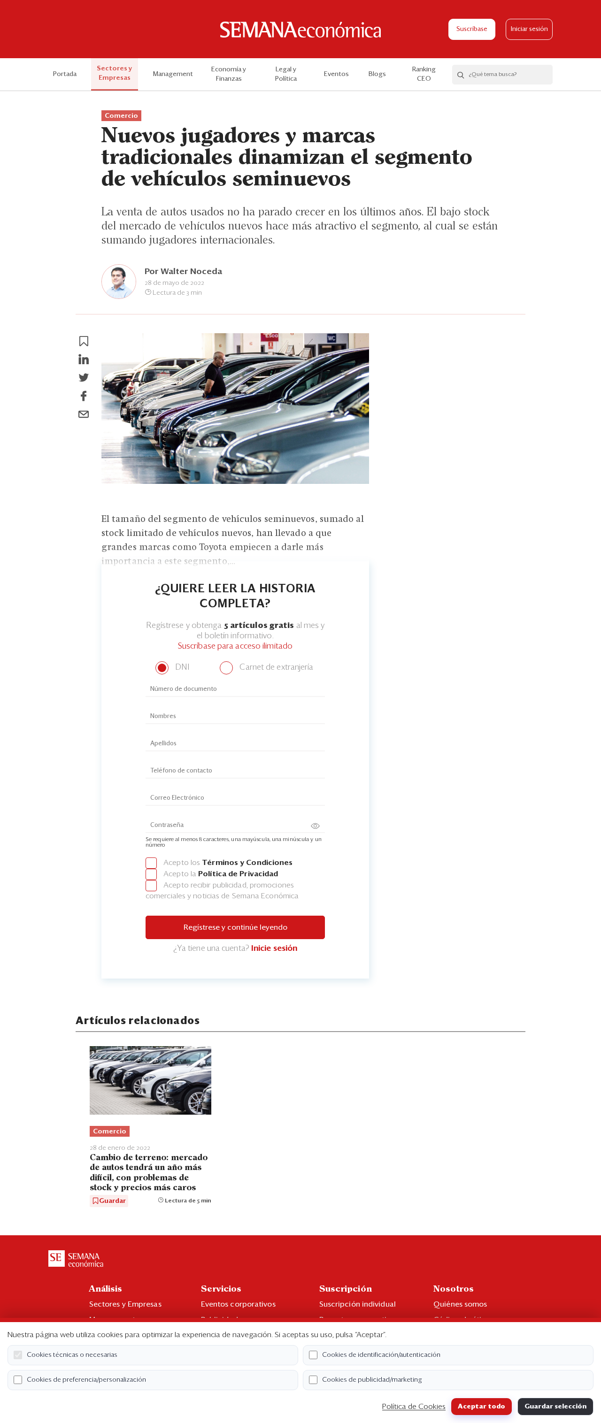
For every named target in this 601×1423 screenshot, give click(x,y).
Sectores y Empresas (114, 73)
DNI (181, 668)
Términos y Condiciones (247, 862)
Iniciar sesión (529, 29)
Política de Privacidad (238, 874)
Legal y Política (286, 74)
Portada (65, 74)
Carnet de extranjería (275, 668)
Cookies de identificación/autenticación (381, 1355)
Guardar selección (555, 1406)
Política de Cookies (414, 1406)
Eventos (336, 74)
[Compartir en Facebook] (84, 396)
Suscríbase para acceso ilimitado (235, 646)
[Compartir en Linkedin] (84, 359)
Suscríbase (471, 29)
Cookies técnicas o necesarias (72, 1355)
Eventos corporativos (238, 1304)
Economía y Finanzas (228, 74)
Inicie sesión (274, 949)
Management (173, 74)
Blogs (377, 74)
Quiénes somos (460, 1304)
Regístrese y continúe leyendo (235, 927)
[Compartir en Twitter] (84, 378)
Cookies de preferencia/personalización (86, 1380)
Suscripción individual (357, 1304)
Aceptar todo (481, 1406)
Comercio (121, 116)
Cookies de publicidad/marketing (372, 1380)
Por (183, 272)
